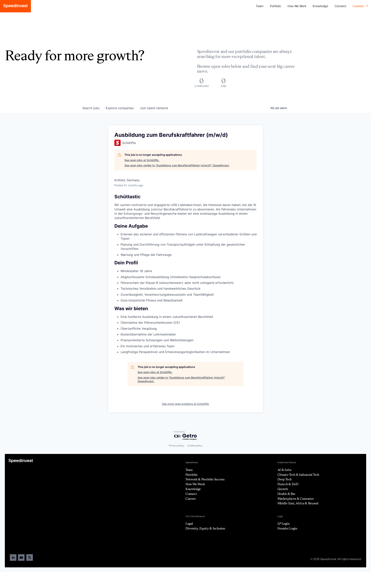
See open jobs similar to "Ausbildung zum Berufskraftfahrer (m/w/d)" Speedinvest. (177, 165)
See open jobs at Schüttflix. (141, 160)
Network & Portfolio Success (205, 479)
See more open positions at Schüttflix (185, 403)
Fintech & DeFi (288, 484)
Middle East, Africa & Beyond (297, 503)
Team (259, 6)
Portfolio (191, 475)
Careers (191, 498)
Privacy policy (176, 445)
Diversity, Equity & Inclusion (205, 528)
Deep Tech (284, 479)
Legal (189, 523)
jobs (91, 108)
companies (120, 108)
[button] (275, 6)
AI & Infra (284, 470)
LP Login (283, 523)
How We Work (297, 6)
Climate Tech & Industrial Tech (298, 475)
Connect (340, 6)
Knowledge (320, 6)
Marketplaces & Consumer (295, 498)
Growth (282, 489)
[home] (15, 6)
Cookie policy (194, 445)
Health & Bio (286, 494)
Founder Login (287, 528)
